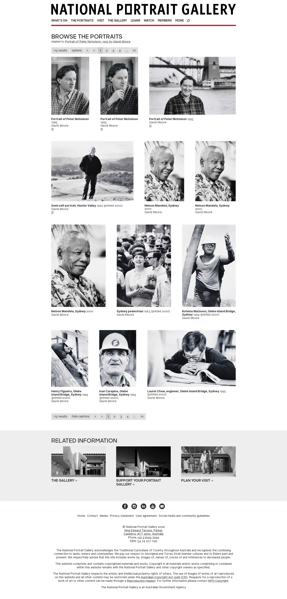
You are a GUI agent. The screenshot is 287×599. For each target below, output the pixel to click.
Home (81, 516)
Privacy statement (122, 516)
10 (134, 50)
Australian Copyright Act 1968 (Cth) (164, 577)
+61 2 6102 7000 (148, 537)
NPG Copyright (218, 581)
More (179, 20)
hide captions (81, 416)
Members (165, 20)
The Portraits (82, 20)
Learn (135, 20)
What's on (59, 20)
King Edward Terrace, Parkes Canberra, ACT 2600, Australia (143, 532)
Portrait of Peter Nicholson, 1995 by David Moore (97, 41)
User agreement (146, 516)
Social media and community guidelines (184, 516)
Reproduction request (141, 581)
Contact (92, 516)
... (127, 50)
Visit (100, 20)
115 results (60, 50)
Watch (149, 20)
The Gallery (117, 20)
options (77, 50)
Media (104, 516)
